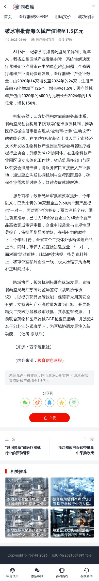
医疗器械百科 (45, 39)
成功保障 (86, 16)
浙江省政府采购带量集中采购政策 (76, 450)
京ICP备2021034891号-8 (72, 555)
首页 (8, 16)
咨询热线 (62, 572)
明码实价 (63, 16)
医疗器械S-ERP (33, 16)
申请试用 (12, 572)
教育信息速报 (50, 360)
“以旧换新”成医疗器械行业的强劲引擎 (23, 450)
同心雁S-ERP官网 (55, 375)
